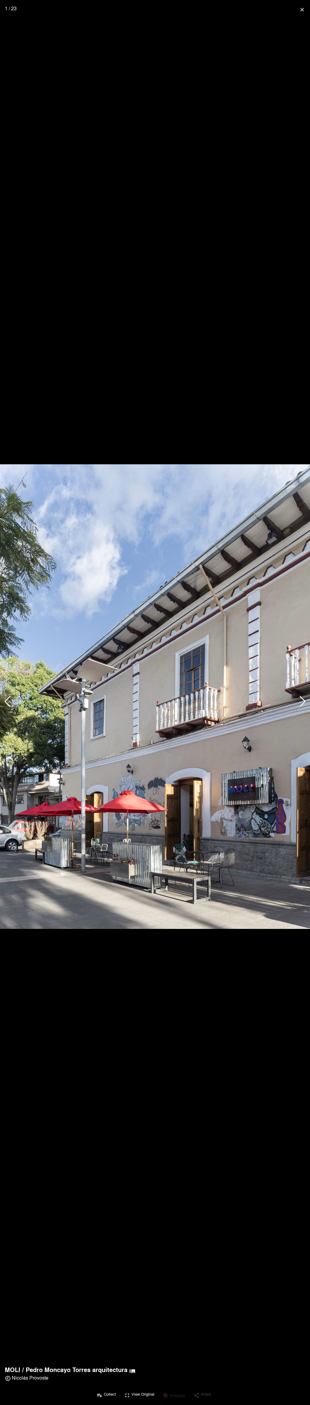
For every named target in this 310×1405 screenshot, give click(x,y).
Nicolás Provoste (30, 1377)
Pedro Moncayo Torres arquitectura (76, 1369)
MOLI (12, 1369)
